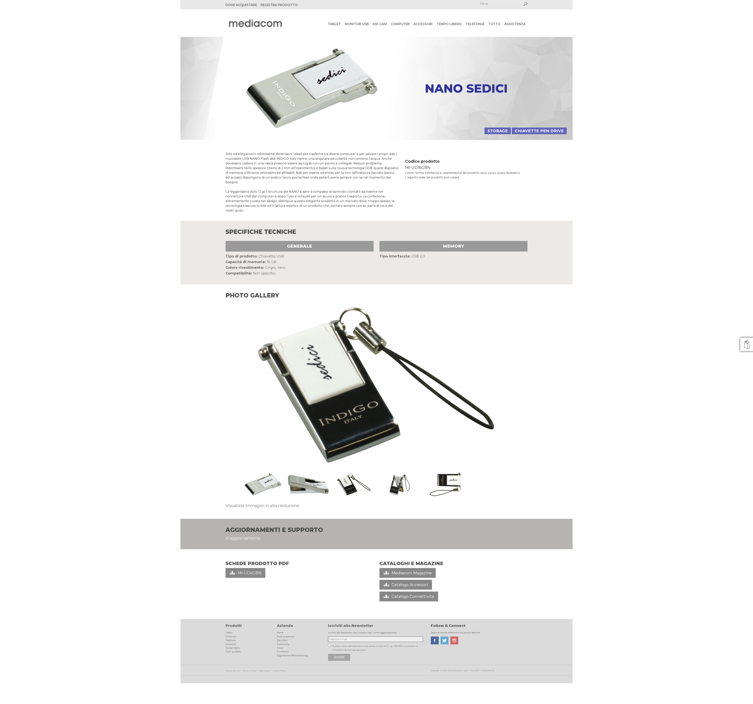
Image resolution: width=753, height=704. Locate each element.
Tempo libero (449, 24)
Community (283, 644)
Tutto (494, 24)
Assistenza (515, 24)
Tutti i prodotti (233, 651)
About (280, 647)
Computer (400, 24)
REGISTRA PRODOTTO (279, 5)
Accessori (423, 24)
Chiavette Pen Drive (539, 131)
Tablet (334, 24)
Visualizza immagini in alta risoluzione (262, 505)
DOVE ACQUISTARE (241, 5)
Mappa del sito (233, 670)
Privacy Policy (249, 670)
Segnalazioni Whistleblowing (292, 655)
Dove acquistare (286, 636)
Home (280, 632)
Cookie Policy (279, 670)
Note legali (264, 670)
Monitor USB (357, 24)
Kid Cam (380, 24)
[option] (376, 386)
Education (282, 640)
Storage (497, 131)
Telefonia (475, 24)
